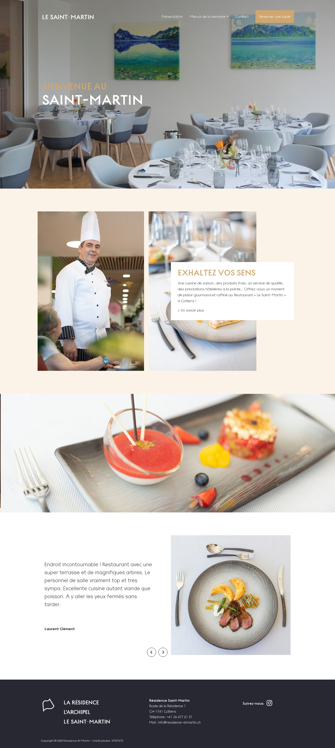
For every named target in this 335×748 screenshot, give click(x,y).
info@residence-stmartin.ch (179, 722)
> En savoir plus (191, 310)
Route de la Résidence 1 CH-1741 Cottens (169, 706)
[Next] (163, 652)
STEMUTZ (117, 740)
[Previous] (151, 652)
